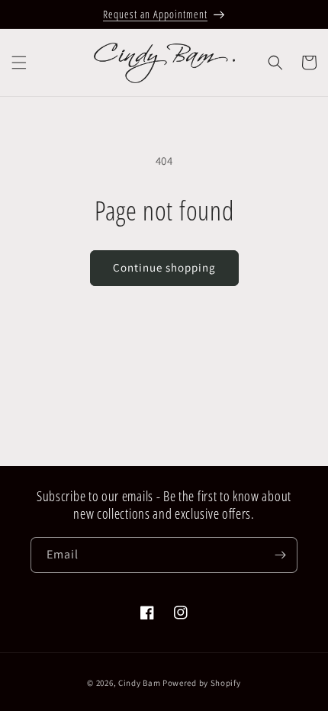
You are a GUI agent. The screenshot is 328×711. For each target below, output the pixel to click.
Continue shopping (164, 267)
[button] (19, 62)
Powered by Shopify (201, 682)
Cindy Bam (140, 682)
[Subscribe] (280, 555)
